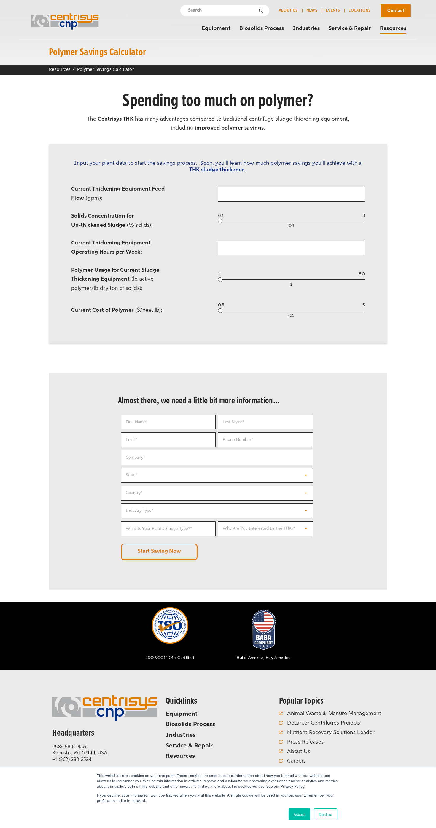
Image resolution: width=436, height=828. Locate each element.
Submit (261, 11)
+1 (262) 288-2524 (71, 759)
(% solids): (111, 221)
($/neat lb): (116, 310)
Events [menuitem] (333, 10)
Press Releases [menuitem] (305, 742)
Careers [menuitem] (296, 761)
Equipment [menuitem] (216, 28)
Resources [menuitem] (393, 28)
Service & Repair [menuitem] (350, 28)
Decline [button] (325, 814)
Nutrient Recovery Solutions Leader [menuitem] (330, 733)
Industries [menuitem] (306, 28)
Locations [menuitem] (359, 10)
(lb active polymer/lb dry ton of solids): (115, 279)
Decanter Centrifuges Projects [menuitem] (323, 723)
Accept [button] (299, 814)
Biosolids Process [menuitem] (261, 28)
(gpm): (118, 194)
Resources (60, 70)
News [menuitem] (311, 10)
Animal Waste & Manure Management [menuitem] (334, 714)
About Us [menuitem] (288, 10)
